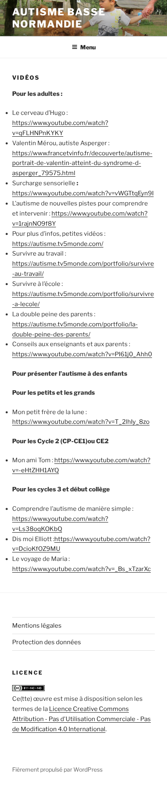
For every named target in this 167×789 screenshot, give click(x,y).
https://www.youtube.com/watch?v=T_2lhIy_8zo (81, 421)
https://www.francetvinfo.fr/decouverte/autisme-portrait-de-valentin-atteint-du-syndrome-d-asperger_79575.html (82, 163)
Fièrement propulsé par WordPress (57, 769)
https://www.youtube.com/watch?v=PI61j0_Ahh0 (82, 354)
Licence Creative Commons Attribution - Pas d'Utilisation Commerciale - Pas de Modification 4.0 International (81, 719)
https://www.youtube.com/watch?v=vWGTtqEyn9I (83, 193)
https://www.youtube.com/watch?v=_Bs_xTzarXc (81, 569)
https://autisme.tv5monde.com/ (57, 243)
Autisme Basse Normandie (59, 18)
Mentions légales (37, 625)
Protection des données (46, 642)
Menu (88, 47)
